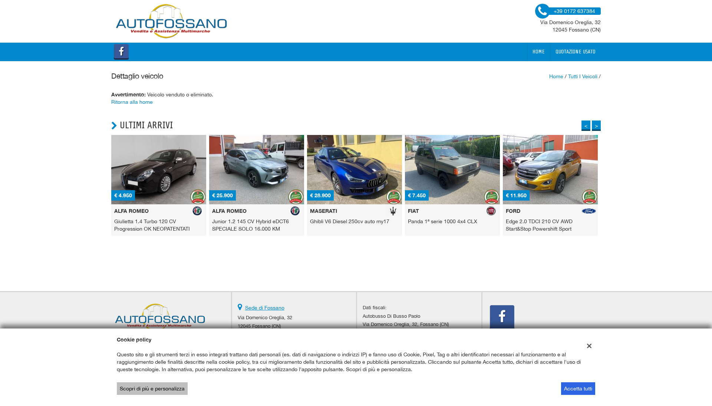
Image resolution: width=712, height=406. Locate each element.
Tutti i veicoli (582, 76)
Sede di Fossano (264, 308)
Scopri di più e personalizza (152, 389)
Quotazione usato (576, 52)
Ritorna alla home (132, 102)
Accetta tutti (578, 389)
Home (539, 52)
